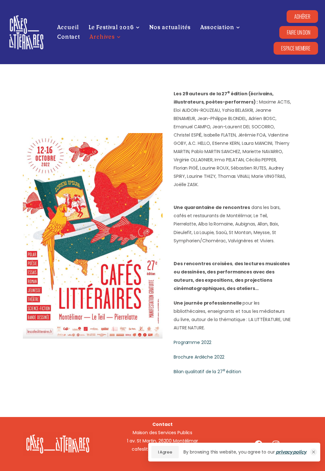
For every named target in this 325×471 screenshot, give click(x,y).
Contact (68, 37)
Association (217, 27)
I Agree (165, 452)
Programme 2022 (192, 342)
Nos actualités (170, 27)
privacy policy (291, 452)
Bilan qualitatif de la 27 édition (207, 371)
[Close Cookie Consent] (313, 451)
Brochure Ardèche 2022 (199, 357)
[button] (296, 48)
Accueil (68, 27)
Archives (102, 37)
